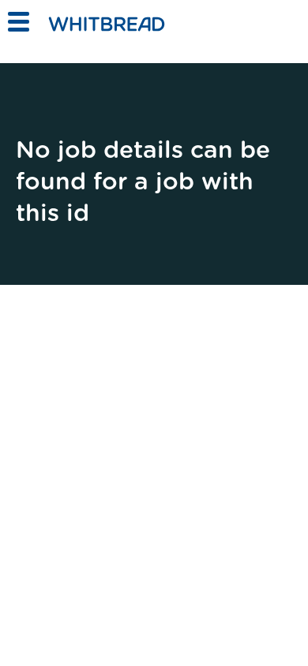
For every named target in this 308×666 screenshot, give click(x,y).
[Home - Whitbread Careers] (120, 23)
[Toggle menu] (18, 22)
